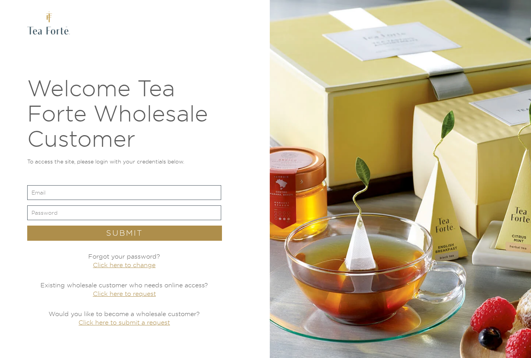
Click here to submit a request (124, 322)
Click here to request (124, 293)
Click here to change (124, 265)
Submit (124, 233)
